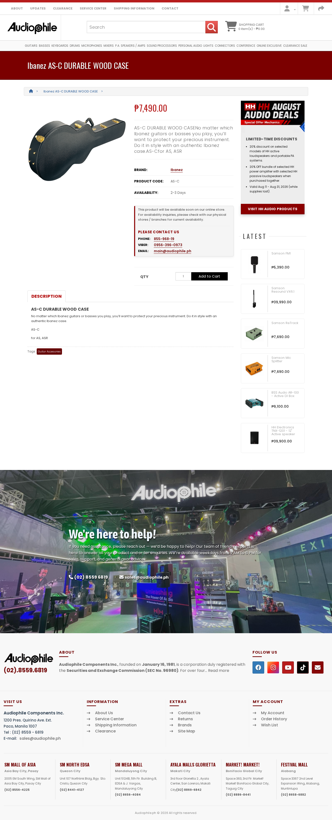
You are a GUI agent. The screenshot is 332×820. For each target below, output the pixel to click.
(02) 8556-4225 (17, 790)
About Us (104, 713)
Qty (144, 276)
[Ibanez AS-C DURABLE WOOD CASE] (77, 149)
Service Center (93, 8)
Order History (274, 719)
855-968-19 (164, 239)
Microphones (91, 46)
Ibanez (177, 170)
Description (46, 296)
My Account (272, 713)
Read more (218, 670)
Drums (75, 46)
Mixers (109, 46)
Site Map (186, 731)
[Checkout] (321, 9)
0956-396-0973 (168, 245)
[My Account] (288, 9)
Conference (245, 46)
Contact (170, 8)
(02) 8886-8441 (238, 795)
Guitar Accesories (49, 351)
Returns (185, 719)
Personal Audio (190, 46)
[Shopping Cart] (305, 9)
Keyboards (60, 46)
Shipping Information (134, 8)
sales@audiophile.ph (147, 577)
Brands (185, 725)
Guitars (31, 46)
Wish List (269, 725)
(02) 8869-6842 (188, 790)
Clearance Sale (295, 46)
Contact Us (189, 713)
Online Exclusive (269, 46)
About (17, 8)
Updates (38, 8)
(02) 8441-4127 (72, 790)
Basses (44, 46)
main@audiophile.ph (172, 251)
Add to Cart (209, 276)
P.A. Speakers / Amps (130, 46)
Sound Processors (162, 46)
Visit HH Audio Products (272, 209)
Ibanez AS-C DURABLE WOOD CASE (71, 91)
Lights (208, 46)
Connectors (225, 46)
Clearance (62, 8)
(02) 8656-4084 (128, 795)
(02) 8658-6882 (293, 795)
